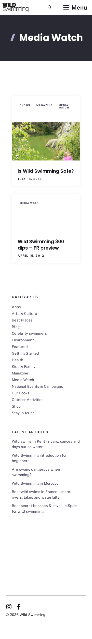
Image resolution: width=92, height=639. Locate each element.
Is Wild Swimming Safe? (46, 171)
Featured (20, 347)
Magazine (44, 105)
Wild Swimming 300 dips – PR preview (41, 244)
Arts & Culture (24, 313)
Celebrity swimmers (29, 333)
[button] (49, 7)
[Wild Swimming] (19, 7)
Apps (16, 307)
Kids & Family (24, 366)
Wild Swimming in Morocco (35, 483)
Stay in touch (23, 413)
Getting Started (25, 353)
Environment (23, 340)
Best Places (22, 320)
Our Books (20, 393)
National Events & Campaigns (37, 386)
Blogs (25, 105)
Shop (16, 406)
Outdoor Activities (27, 400)
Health (17, 360)
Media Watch (64, 106)
